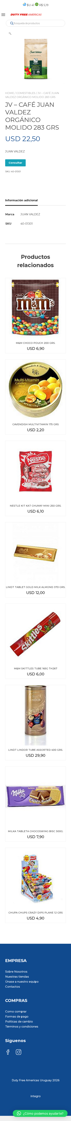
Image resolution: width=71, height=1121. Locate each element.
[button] (10, 33)
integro (36, 1096)
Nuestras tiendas (17, 976)
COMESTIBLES (25, 93)
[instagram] (18, 1052)
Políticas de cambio (19, 1021)
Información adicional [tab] (21, 200)
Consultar (15, 162)
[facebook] (8, 1052)
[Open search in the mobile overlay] (35, 23)
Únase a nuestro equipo (22, 981)
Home (9, 93)
